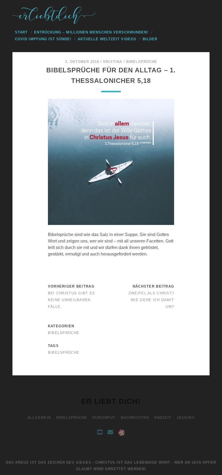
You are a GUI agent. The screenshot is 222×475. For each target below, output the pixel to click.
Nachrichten (135, 418)
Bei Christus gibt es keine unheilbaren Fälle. (71, 300)
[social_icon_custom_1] (121, 432)
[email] (110, 432)
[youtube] (99, 432)
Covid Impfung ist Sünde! (43, 39)
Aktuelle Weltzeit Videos (107, 39)
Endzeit (162, 418)
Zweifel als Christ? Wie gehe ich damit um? (151, 300)
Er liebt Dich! (111, 401)
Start (21, 32)
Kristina (112, 62)
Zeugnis (185, 418)
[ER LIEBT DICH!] (54, 22)
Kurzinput (104, 418)
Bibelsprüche (141, 62)
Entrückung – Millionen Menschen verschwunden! (91, 32)
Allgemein (39, 418)
